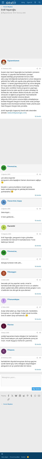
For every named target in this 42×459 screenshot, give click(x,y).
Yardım (23, 457)
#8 (40, 333)
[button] (2, 454)
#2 (40, 174)
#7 (40, 307)
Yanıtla (39, 116)
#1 (40, 68)
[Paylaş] (37, 68)
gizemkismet (8, 13)
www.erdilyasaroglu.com (16, 113)
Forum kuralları (15, 457)
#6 (40, 280)
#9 (40, 358)
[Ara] (39, 2)
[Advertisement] (21, 36)
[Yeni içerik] (35, 2)
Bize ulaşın (5, 457)
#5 (40, 259)
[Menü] (2, 2)
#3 (40, 209)
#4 (40, 234)
